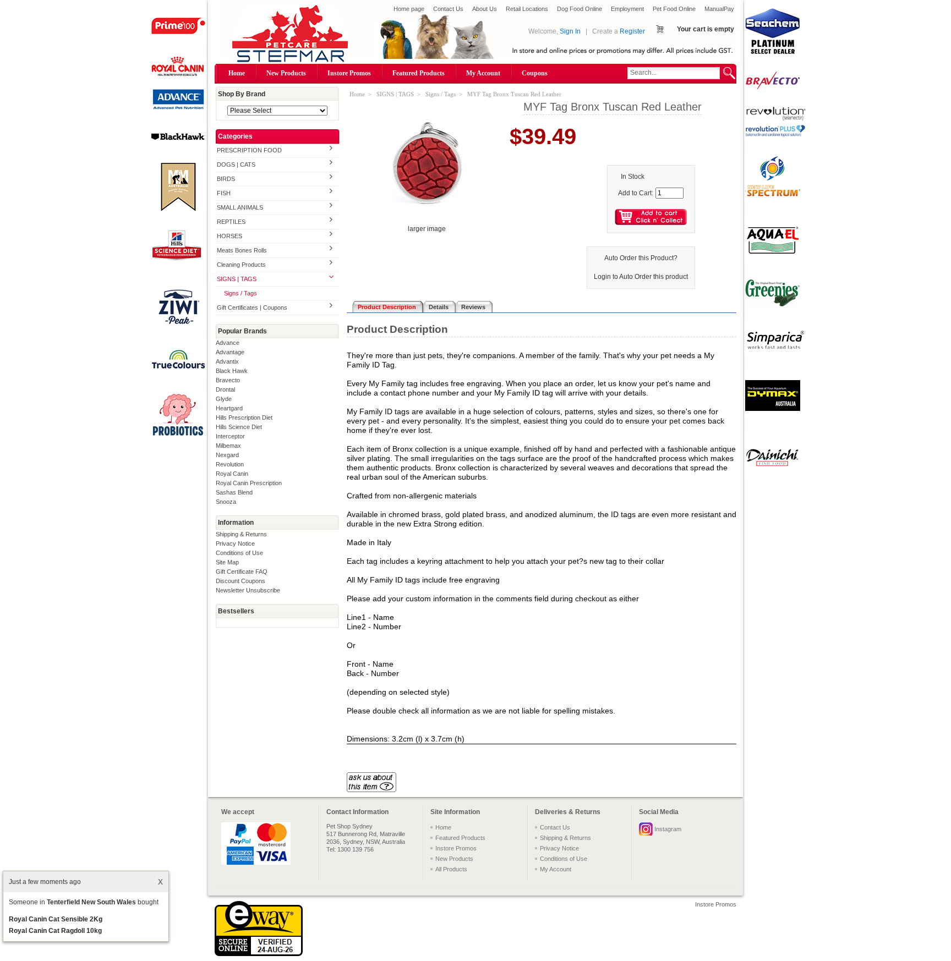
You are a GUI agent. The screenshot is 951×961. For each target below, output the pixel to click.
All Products (451, 869)
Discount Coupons (240, 581)
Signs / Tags (240, 293)
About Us (484, 9)
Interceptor (230, 436)
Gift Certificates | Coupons (252, 307)
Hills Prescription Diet (244, 417)
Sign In (570, 31)
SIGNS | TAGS (236, 279)
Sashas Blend (234, 492)
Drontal (225, 389)
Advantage (230, 352)
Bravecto (228, 380)
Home (236, 73)
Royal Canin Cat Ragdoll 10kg (55, 930)
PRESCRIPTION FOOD (249, 150)
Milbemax (228, 445)
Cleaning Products (241, 264)
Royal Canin (232, 473)
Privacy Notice (235, 543)
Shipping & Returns (241, 534)
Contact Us (448, 9)
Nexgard (227, 455)
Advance (227, 342)
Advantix (227, 361)
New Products (286, 73)
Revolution (230, 464)
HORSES (229, 236)
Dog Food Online (579, 9)
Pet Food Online (674, 9)
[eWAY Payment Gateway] (259, 954)
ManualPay (719, 9)
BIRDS (226, 178)
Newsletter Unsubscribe (248, 590)
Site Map (227, 562)
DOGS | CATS (236, 164)
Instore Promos (349, 73)
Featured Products (418, 73)
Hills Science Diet (239, 427)
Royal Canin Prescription (249, 483)
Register (632, 31)
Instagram (667, 829)
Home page (408, 9)
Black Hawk (232, 370)
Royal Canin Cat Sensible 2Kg (55, 919)
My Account (483, 73)
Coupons (535, 73)
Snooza (226, 501)
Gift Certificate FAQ (241, 571)
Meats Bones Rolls (242, 250)
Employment (627, 9)
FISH (224, 193)
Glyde (224, 399)
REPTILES (231, 221)
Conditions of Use (239, 553)
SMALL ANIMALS (240, 207)
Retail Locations (527, 9)
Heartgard (229, 408)
